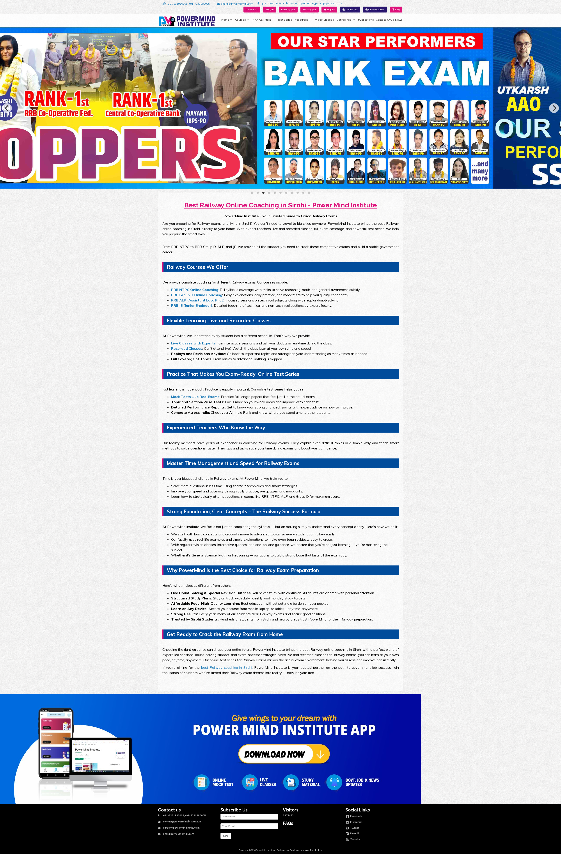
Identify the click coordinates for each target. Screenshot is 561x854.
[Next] (554, 108)
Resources (301, 19)
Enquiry (330, 9)
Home (225, 19)
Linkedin (355, 833)
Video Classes (324, 19)
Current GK (252, 9)
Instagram (356, 821)
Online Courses (375, 9)
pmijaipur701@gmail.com (236, 3)
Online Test (351, 9)
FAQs (390, 19)
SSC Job (269, 9)
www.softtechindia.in (312, 850)
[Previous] (7, 108)
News (399, 19)
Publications (366, 19)
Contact (381, 19)
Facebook (356, 816)
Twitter (354, 827)
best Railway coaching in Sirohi (226, 667)
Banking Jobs (288, 9)
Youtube (355, 839)
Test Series (285, 19)
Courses (240, 19)
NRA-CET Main (261, 19)
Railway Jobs (309, 9)
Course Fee (344, 19)
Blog (397, 9)
